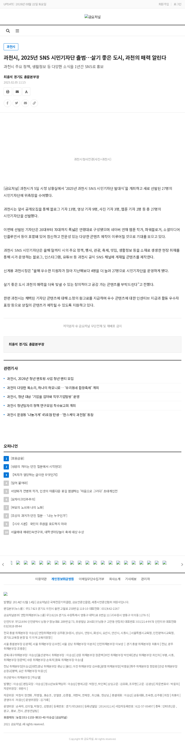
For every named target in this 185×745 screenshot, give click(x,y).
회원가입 (164, 4)
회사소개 (114, 579)
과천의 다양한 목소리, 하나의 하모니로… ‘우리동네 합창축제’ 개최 (53, 387)
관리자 (145, 579)
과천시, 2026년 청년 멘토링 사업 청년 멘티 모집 (40, 378)
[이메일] (17, 91)
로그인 (177, 4)
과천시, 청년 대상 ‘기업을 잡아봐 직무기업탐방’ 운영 (43, 396)
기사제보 (130, 579)
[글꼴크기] (26, 91)
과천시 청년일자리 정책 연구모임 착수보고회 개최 (41, 405)
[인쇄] (8, 91)
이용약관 (40, 579)
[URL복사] (34, 103)
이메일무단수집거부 (91, 579)
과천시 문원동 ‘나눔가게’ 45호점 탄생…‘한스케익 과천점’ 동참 (50, 414)
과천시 (11, 46)
